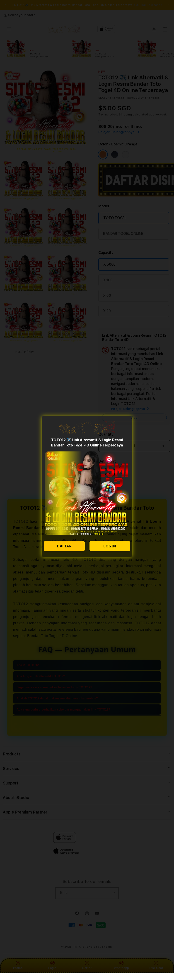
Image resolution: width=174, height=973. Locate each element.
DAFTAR (64, 546)
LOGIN (109, 546)
